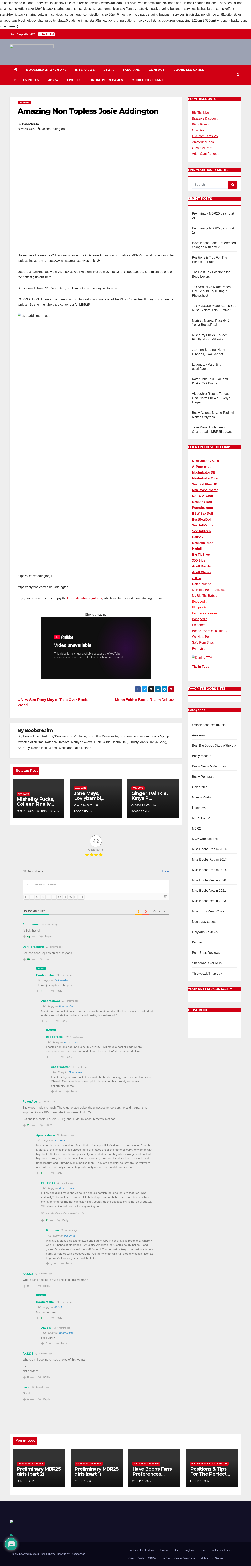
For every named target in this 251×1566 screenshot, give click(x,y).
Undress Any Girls (205, 460)
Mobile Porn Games (149, 80)
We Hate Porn (202, 636)
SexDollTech (201, 531)
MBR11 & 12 (201, 818)
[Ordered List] (48, 897)
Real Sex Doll (202, 501)
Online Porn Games (106, 80)
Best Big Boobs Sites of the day (214, 745)
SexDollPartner (203, 525)
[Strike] (43, 897)
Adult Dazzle (201, 566)
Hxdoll (197, 548)
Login (165, 871)
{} (75, 896)
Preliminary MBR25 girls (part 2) (39, 1471)
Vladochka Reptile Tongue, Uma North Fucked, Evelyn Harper (211, 398)
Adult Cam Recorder (206, 153)
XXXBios (198, 560)
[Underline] (37, 897)
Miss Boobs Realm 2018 (209, 870)
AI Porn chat (201, 466)
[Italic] (32, 897)
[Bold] (26, 897)
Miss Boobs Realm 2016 (209, 849)
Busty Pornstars (203, 776)
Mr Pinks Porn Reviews (208, 589)
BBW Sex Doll (202, 513)
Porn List (198, 648)
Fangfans (131, 70)
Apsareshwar (71, 1042)
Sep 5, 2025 (27, 1481)
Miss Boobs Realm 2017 (209, 859)
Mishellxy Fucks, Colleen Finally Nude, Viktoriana (36, 804)
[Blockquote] (59, 897)
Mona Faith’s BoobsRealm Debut (143, 700)
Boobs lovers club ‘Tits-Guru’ (212, 630)
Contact (157, 70)
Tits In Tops (200, 666)
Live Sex (74, 80)
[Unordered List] (54, 897)
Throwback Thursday (207, 973)
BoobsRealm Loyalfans (84, 598)
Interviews (85, 70)
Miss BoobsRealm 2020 (209, 880)
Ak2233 (58, 1307)
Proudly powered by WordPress (28, 1554)
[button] (238, 74)
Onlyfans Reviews (205, 932)
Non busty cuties (204, 921)
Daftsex (197, 537)
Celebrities (199, 787)
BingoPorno (200, 124)
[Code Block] (65, 897)
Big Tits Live (200, 112)
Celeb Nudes (201, 584)
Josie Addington (53, 129)
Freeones (198, 625)
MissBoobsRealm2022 (208, 911)
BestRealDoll (201, 519)
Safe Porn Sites (203, 642)
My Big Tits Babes (204, 595)
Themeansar (77, 1554)
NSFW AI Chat (202, 496)
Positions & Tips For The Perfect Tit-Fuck (208, 1474)
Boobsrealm (30, 124)
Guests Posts (26, 80)
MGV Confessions (205, 838)
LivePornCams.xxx (205, 136)
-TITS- (196, 578)
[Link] (70, 897)
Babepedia (199, 619)
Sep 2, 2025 (201, 1481)
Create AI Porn (202, 148)
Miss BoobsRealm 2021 (209, 890)
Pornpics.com (202, 507)
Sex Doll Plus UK (204, 484)
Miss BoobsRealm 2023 (209, 901)
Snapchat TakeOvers (207, 963)
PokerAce (59, 1140)
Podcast (198, 942)
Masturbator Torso (205, 478)
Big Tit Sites (201, 554)
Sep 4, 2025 (85, 1481)
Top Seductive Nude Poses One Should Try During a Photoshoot (211, 291)
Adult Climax (201, 572)
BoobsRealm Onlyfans (46, 70)
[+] (81, 896)
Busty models (201, 756)
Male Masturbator (205, 490)
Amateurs (24, 102)
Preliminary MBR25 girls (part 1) (96, 1471)
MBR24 (53, 80)
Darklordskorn (62, 980)
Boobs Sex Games (188, 70)
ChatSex (198, 130)
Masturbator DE (203, 472)
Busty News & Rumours (209, 766)
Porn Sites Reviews (206, 952)
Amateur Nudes (203, 142)
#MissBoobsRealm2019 (209, 725)
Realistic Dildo (202, 543)
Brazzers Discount (204, 118)
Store (108, 70)
